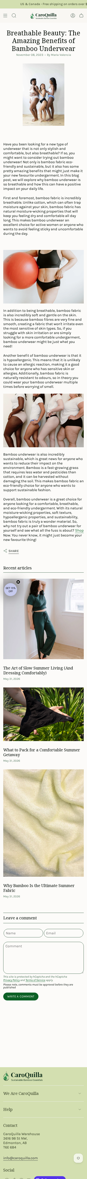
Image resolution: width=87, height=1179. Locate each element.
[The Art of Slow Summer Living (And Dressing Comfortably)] (43, 619)
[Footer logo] (23, 1075)
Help (8, 1109)
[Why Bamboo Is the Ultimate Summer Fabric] (43, 823)
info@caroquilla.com (20, 1158)
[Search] (14, 15)
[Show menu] (5, 15)
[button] (10, 589)
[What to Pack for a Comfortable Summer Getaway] (43, 714)
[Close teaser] (18, 582)
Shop (79, 530)
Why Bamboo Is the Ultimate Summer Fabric (39, 888)
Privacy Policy (11, 980)
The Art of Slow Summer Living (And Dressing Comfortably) (38, 670)
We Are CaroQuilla (21, 1093)
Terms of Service (35, 980)
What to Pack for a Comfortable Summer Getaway (41, 752)
